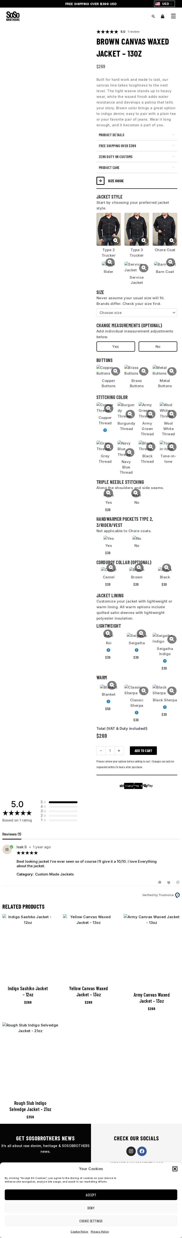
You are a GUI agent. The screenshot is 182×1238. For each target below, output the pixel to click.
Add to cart (143, 750)
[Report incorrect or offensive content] (178, 882)
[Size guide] (100, 181)
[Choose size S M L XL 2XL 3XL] (136, 312)
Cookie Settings (91, 1221)
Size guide (116, 180)
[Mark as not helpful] (169, 882)
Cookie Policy (79, 1231)
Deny (91, 1208)
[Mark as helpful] (160, 882)
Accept (91, 1195)
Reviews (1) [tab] (11, 834)
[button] (175, 1168)
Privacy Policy (100, 1231)
